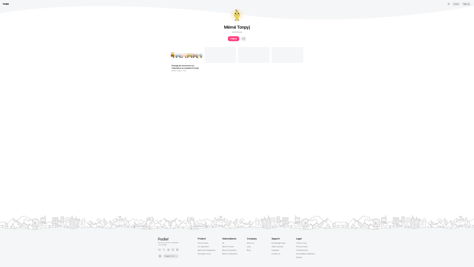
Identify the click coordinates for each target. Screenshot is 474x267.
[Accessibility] (160, 256)
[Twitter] (163, 249)
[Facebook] (168, 249)
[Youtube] (159, 249)
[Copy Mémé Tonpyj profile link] (243, 38)
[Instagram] (172, 249)
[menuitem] (449, 4)
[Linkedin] (177, 249)
